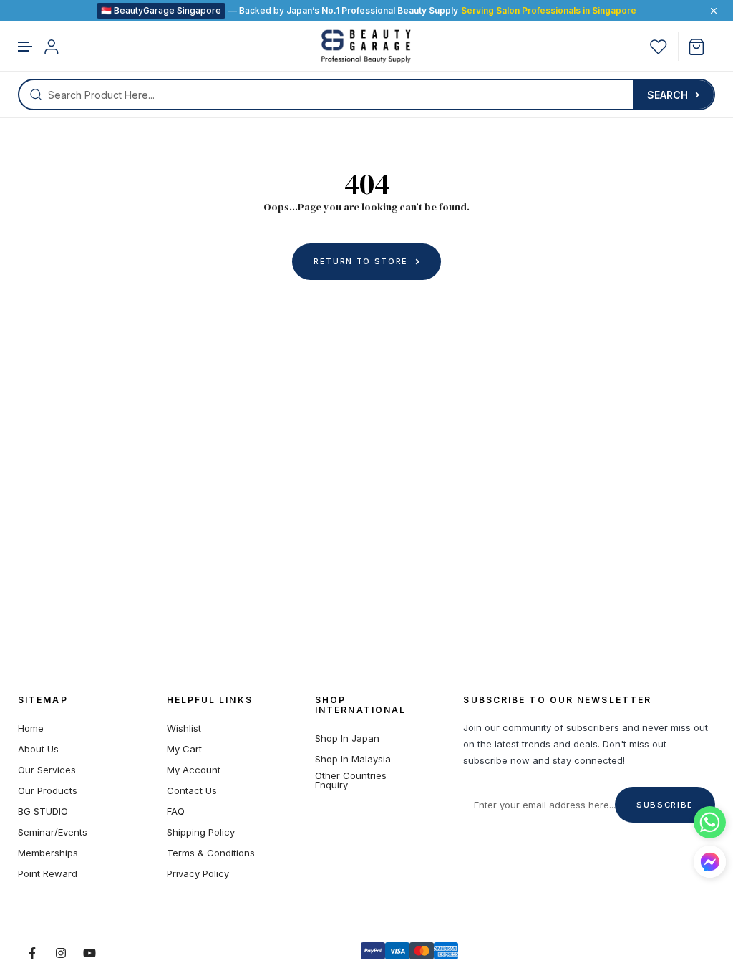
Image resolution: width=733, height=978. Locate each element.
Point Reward (47, 873)
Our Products (47, 790)
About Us (38, 749)
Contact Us (192, 790)
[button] (26, 47)
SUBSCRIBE (665, 805)
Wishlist (184, 728)
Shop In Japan (347, 738)
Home (31, 728)
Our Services (47, 770)
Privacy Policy (198, 873)
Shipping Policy (201, 832)
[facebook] (32, 953)
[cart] (702, 47)
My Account (193, 770)
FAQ (176, 811)
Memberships (48, 853)
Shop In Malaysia (353, 759)
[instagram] (61, 953)
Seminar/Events (52, 832)
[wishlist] (658, 47)
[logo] (366, 46)
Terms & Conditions (211, 853)
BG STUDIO (43, 811)
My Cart (184, 749)
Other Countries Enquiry (351, 780)
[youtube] (89, 953)
